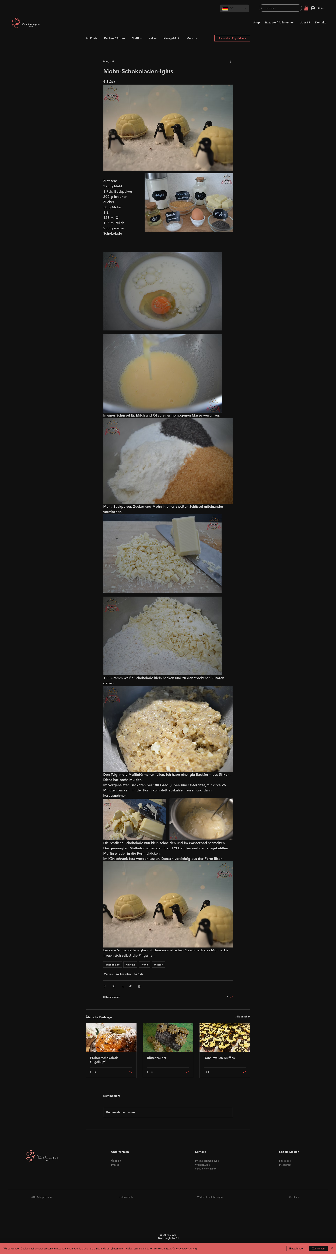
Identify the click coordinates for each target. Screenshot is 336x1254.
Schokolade (113, 964)
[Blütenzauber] (168, 1037)
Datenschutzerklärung (184, 1248)
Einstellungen (296, 1248)
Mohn (144, 964)
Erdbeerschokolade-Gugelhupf (105, 1060)
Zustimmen (318, 1248)
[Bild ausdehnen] (162, 291)
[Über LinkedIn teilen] (122, 986)
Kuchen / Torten (114, 38)
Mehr (190, 38)
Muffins (137, 38)
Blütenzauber (156, 1058)
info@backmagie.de (207, 1160)
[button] (306, 7)
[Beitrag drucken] (139, 986)
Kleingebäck (171, 38)
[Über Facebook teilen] (105, 986)
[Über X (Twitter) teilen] (113, 986)
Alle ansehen (243, 1016)
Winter (158, 964)
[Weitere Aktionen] (231, 61)
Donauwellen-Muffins (219, 1058)
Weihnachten (123, 973)
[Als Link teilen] (130, 986)
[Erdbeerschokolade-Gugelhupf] (111, 1037)
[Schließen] (332, 1248)
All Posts (91, 38)
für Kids (138, 973)
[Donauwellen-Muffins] (225, 1037)
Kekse (152, 38)
